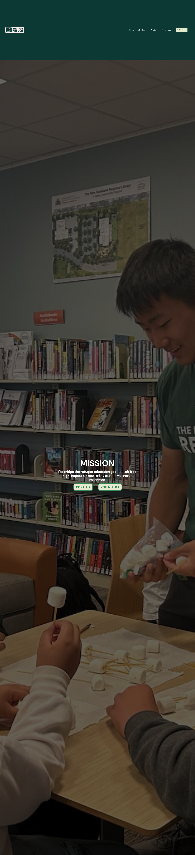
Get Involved (166, 30)
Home (131, 30)
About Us (141, 30)
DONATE (181, 30)
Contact (154, 30)
